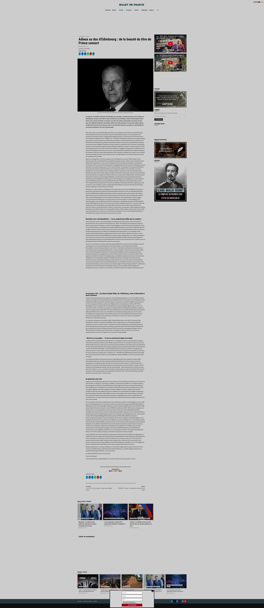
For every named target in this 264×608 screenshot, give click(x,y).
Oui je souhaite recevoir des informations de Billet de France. (130, 602)
